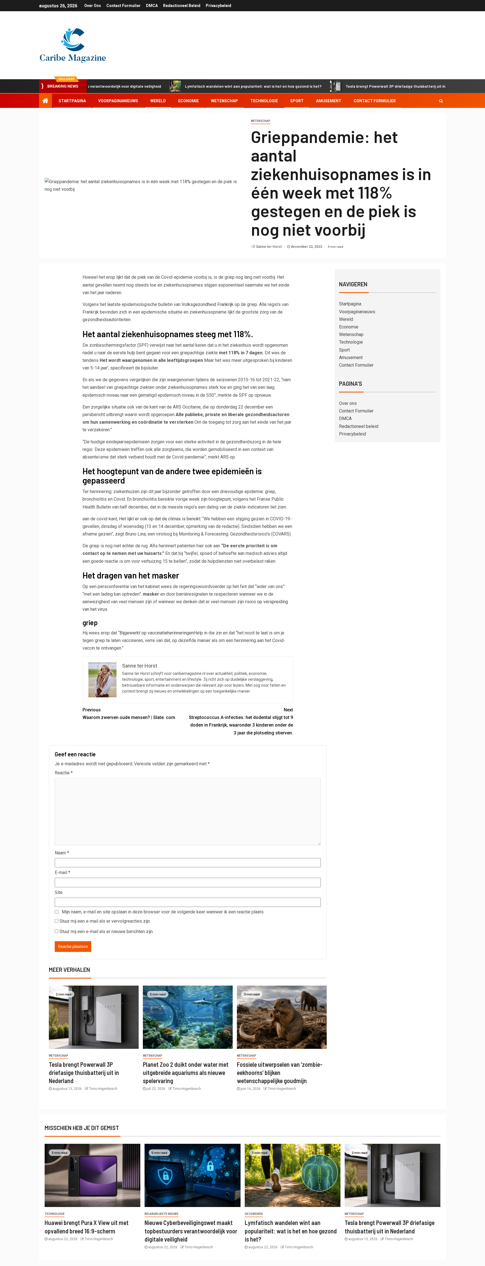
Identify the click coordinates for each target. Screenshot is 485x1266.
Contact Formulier (123, 5)
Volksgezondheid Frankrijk (207, 304)
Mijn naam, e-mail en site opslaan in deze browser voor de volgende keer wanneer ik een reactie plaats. (163, 912)
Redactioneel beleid (181, 5)
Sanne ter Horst (269, 247)
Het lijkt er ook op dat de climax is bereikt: (159, 518)
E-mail (62, 872)
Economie (188, 101)
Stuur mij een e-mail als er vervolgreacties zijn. (105, 921)
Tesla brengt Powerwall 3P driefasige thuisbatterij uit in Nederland (364, 86)
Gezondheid (254, 1213)
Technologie (264, 101)
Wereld (158, 101)
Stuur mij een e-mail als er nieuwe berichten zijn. (107, 931)
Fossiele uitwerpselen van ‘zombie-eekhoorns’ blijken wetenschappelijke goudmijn (279, 1073)
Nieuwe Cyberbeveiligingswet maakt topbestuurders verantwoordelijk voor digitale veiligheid (191, 1231)
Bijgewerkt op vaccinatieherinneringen (157, 633)
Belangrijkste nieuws (162, 1213)
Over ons (92, 5)
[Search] (441, 101)
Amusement (328, 101)
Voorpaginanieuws (118, 101)
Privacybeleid (218, 5)
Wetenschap (224, 101)
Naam (62, 853)
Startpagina (72, 101)
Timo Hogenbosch (103, 1089)
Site (59, 892)
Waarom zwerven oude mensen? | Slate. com (129, 713)
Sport (297, 101)
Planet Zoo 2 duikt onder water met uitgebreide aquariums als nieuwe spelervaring (185, 1073)
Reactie (64, 772)
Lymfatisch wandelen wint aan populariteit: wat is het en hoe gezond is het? (212, 86)
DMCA (152, 5)
